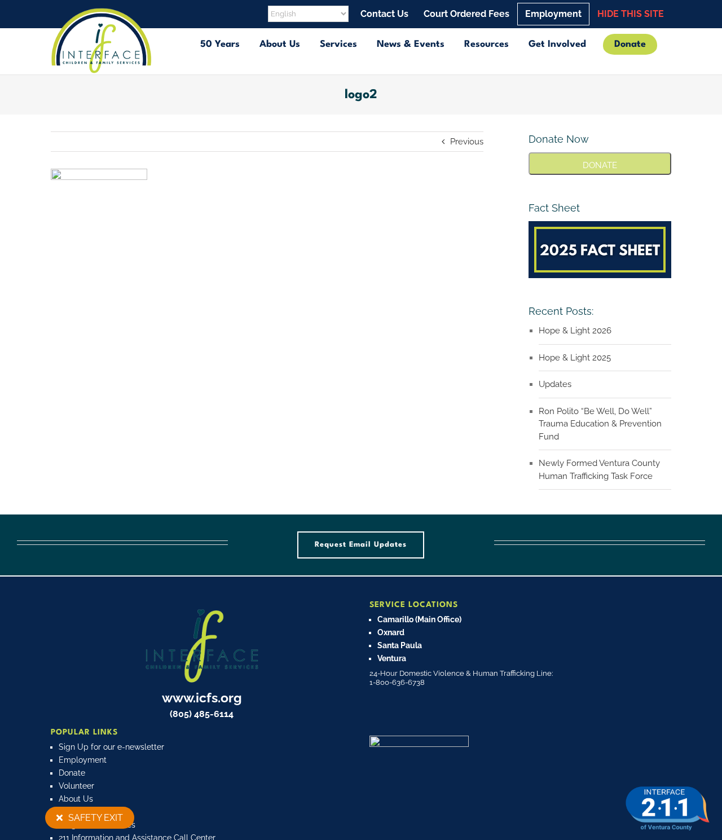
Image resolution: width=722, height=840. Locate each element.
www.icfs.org (202, 697)
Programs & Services (97, 824)
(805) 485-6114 (202, 714)
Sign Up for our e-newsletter (111, 746)
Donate (72, 772)
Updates (555, 384)
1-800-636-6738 (397, 682)
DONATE (600, 165)
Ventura (391, 658)
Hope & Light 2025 (575, 358)
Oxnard (390, 632)
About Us (76, 798)
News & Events (86, 811)
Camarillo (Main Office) (419, 619)
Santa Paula (399, 645)
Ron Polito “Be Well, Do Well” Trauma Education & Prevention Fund (600, 424)
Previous (466, 142)
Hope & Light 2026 (575, 331)
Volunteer (76, 785)
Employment (83, 759)
